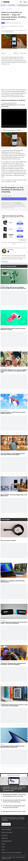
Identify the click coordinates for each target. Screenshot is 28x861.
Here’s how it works (9, 31)
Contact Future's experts (7, 832)
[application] (14, 118)
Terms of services (16, 202)
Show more (22, 240)
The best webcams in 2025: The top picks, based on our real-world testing (14, 800)
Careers (3, 849)
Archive (3, 846)
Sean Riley (9, 22)
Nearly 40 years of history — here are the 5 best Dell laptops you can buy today (14, 795)
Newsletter (24, 53)
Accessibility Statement (7, 841)
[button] (1, 2)
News (3, 23)
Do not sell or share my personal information (11, 852)
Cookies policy (5, 838)
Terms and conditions (6, 829)
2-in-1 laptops (11, 5)
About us (3, 844)
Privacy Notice (18, 203)
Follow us (17, 53)
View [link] (20, 223)
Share (4, 53)
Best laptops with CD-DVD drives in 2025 (14, 811)
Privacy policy (4, 835)
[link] (5, 222)
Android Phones (9, 8)
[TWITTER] (8, 251)
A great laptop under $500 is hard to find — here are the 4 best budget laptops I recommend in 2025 (15, 788)
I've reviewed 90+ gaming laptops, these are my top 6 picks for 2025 (14, 806)
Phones (3, 8)
